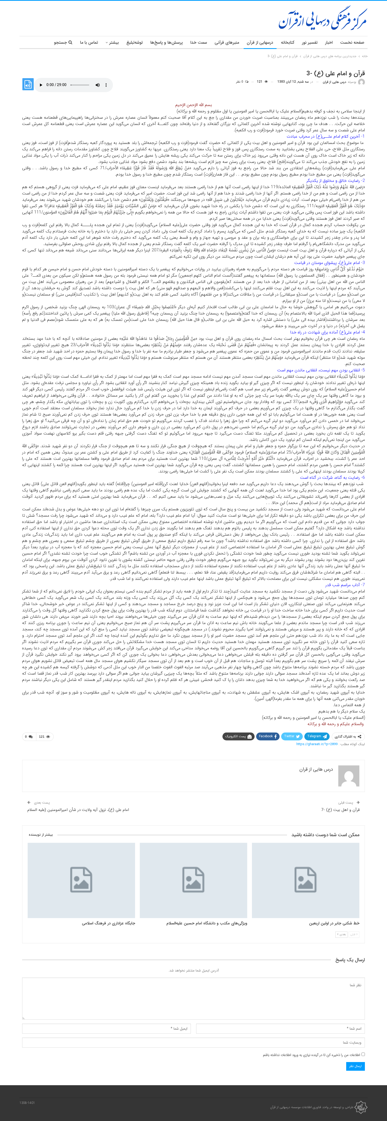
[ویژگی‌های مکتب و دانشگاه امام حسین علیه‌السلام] (193, 880)
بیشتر (114, 42)
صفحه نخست (352, 42)
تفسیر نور (309, 42)
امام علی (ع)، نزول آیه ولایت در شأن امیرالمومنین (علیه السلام (78, 810)
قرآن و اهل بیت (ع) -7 (340, 810)
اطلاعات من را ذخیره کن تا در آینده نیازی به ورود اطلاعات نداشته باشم (311, 1055)
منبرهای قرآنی (227, 42)
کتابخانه (287, 42)
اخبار (329, 42)
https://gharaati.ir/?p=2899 (317, 744)
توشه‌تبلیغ (134, 42)
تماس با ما (89, 42)
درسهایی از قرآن (260, 42)
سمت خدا (198, 42)
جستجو (60, 42)
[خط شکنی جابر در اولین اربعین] (305, 880)
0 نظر (240, 81)
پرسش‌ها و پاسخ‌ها (166, 42)
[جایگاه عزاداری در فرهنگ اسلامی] (81, 880)
